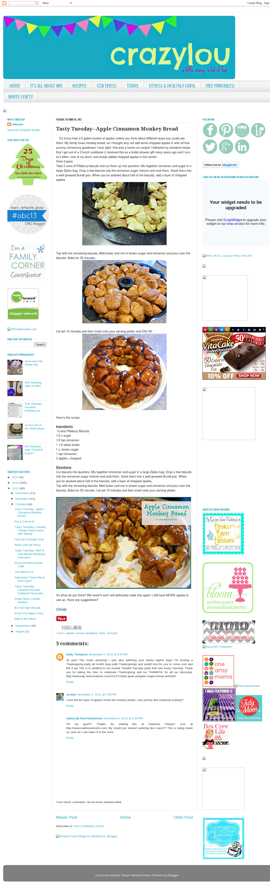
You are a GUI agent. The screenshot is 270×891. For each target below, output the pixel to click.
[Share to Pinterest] (80, 627)
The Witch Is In (24, 572)
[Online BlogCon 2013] (28, 234)
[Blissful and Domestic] (228, 642)
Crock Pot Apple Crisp (29, 613)
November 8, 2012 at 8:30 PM (123, 718)
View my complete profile (23, 130)
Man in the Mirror (25, 618)
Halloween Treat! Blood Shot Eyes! (30, 579)
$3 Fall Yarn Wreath (27, 607)
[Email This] (64, 627)
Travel (133, 86)
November (22, 498)
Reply (70, 681)
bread (80, 633)
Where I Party (20, 97)
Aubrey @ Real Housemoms (84, 718)
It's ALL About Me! (46, 86)
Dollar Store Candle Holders (27, 600)
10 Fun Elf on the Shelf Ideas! (35, 427)
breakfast (92, 633)
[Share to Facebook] (76, 627)
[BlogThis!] (68, 627)
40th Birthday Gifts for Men (33, 384)
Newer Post (66, 817)
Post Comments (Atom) (89, 826)
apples (70, 633)
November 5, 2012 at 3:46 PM (96, 694)
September (23, 625)
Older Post (183, 817)
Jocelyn (71, 694)
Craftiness (106, 86)
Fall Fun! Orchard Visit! (29, 539)
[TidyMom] (249, 720)
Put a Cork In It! (24, 521)
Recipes (79, 86)
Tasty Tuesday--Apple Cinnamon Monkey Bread (29, 512)
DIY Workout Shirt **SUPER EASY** (34, 450)
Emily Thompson (77, 654)
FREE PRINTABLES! (220, 86)
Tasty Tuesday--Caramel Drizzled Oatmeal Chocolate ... (30, 590)
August (20, 631)
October (21, 504)
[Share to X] (72, 627)
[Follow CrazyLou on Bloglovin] (220, 167)
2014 (16, 477)
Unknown (17, 124)
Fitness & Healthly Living (172, 86)
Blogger (173, 875)
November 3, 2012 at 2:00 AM (108, 654)
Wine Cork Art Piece (27, 545)
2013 (16, 482)
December (22, 493)
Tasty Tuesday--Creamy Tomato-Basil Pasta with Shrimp (30, 530)
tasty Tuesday (108, 633)
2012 (16, 488)
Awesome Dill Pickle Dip (33, 363)
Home (14, 86)
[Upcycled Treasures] (217, 646)
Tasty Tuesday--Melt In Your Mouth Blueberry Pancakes (30, 554)
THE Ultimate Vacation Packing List (33, 407)
